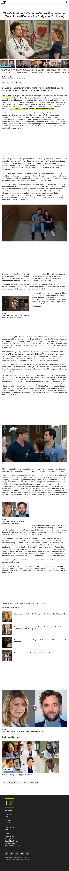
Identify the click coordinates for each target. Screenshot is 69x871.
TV (34, 10)
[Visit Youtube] (22, 854)
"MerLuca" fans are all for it (43, 109)
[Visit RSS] (27, 854)
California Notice (10, 843)
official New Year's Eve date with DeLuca (24, 354)
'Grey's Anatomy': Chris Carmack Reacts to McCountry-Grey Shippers (15, 316)
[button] (15, 303)
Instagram (8, 816)
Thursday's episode (28, 98)
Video (33, 6)
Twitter (7, 818)
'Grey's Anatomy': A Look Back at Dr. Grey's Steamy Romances (14, 522)
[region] (34, 39)
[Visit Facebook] (6, 854)
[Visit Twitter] (12, 854)
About (7, 825)
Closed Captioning (11, 841)
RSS (6, 829)
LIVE (4, 6)
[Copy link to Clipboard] (20, 83)
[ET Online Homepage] (4, 2)
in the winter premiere (19, 109)
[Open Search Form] (66, 2)
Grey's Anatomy (14, 783)
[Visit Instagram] (17, 854)
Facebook (8, 814)
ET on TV (8, 823)
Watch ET (64, 6)
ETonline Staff (9, 827)
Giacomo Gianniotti (31, 783)
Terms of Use (9, 837)
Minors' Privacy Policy (12, 845)
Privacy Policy (10, 839)
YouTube (8, 821)
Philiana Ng (8, 77)
